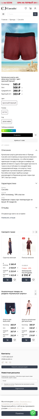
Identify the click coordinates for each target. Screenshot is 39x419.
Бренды (12, 20)
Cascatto (21, 20)
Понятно (20, 413)
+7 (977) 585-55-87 (7, 357)
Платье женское (28, 258)
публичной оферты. (9, 385)
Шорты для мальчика (7, 320)
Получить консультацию (20, 367)
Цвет (3, 98)
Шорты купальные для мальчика (28, 320)
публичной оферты (15, 408)
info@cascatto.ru (6, 359)
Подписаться (19, 388)
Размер (3, 108)
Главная (4, 20)
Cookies (16, 401)
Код (2, 117)
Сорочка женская (9, 258)
